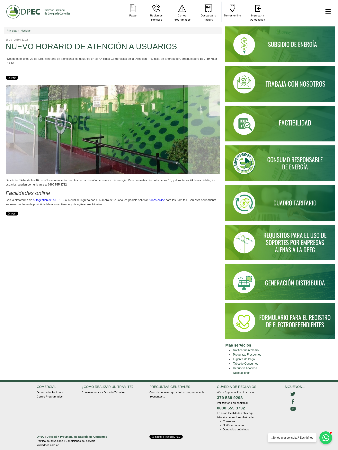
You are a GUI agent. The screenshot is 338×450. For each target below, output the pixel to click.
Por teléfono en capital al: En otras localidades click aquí (235, 408)
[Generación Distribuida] (280, 281)
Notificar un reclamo (246, 350)
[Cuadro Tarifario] (280, 204)
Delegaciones (241, 372)
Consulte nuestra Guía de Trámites (103, 392)
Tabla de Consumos (245, 363)
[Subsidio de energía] (280, 46)
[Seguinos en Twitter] (293, 394)
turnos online (157, 200)
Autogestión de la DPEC (48, 200)
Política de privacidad (50, 440)
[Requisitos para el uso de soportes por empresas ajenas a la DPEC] (280, 244)
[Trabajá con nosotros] (280, 85)
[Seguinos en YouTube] (293, 409)
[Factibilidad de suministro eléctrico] (280, 125)
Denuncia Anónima (245, 368)
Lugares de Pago (244, 359)
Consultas (229, 421)
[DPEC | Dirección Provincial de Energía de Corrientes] (38, 12)
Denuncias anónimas (236, 429)
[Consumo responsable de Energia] (280, 165)
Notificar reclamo (233, 425)
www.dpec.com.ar (48, 444)
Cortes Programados (50, 396)
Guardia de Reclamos (50, 392)
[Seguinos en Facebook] (293, 401)
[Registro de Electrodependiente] (280, 320)
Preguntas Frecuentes (247, 354)
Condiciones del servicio (80, 440)
